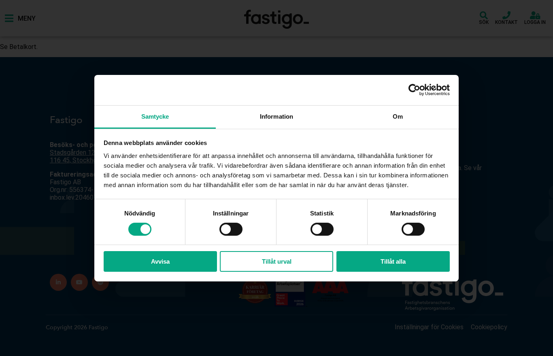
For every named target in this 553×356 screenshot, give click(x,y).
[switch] (230, 229)
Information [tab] (276, 116)
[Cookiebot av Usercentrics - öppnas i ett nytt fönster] (414, 90)
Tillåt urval (276, 261)
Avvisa (160, 261)
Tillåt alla (393, 261)
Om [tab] (398, 116)
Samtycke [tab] (155, 116)
